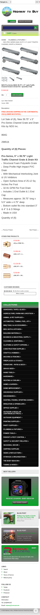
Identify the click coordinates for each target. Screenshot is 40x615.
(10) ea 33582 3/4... (19, 243)
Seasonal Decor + (11, 445)
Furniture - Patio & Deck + (14, 364)
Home (3, 40)
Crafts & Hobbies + (11, 353)
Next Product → (34, 230)
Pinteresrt (6, 593)
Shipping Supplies (11, 449)
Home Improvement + (12, 388)
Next (35, 61)
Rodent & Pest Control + (14, 437)
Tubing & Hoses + (10, 465)
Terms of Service (9, 575)
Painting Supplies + (11, 421)
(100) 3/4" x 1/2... (18, 266)
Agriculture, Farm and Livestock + (19, 313)
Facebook (6, 590)
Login (13, 21)
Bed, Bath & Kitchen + (12, 329)
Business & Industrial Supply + (17, 337)
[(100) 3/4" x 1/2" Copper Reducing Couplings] (6, 266)
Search (6, 569)
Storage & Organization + (14, 457)
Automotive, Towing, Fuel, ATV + (17, 321)
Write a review (20, 293)
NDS (7, 103)
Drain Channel (9, 100)
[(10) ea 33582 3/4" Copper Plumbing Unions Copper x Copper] (6, 244)
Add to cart (17, 95)
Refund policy (8, 577)
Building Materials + (12, 333)
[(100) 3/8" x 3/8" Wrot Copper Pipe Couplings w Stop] (6, 276)
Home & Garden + (10, 384)
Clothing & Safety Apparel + (16, 345)
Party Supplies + (10, 425)
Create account (25, 21)
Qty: (2, 95)
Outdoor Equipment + (12, 417)
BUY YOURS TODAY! (20, 502)
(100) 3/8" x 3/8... (18, 275)
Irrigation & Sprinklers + (14, 404)
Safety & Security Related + (16, 441)
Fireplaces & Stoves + (13, 361)
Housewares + (9, 396)
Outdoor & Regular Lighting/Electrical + (13, 412)
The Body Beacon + (11, 461)
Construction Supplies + (14, 349)
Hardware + (8, 376)
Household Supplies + (13, 392)
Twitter (6, 587)
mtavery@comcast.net (12, 605)
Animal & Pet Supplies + (13, 317)
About (5, 572)
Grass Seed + (9, 368)
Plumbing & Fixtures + (17, 40)
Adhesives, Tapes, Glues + (14, 309)
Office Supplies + (11, 408)
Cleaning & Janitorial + (13, 341)
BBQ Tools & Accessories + (15, 325)
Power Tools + (9, 433)
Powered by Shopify (28, 610)
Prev (4, 61)
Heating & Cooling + (12, 380)
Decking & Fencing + (12, 357)
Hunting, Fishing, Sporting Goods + (18, 400)
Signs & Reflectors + (12, 453)
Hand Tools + (9, 372)
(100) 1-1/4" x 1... (18, 254)
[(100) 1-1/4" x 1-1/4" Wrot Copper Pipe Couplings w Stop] (6, 255)
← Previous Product (7, 230)
